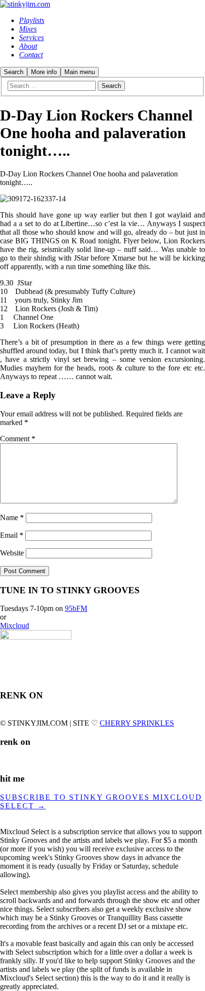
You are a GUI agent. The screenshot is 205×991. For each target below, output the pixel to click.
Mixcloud (14, 625)
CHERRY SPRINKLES (137, 723)
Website (12, 553)
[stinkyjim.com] (25, 4)
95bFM (76, 608)
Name (12, 517)
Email (11, 535)
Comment (17, 439)
